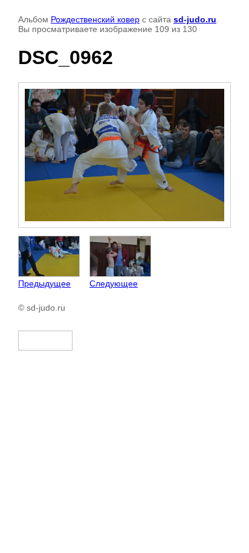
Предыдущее (44, 283)
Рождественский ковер (95, 19)
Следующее (113, 283)
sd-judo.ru (194, 19)
